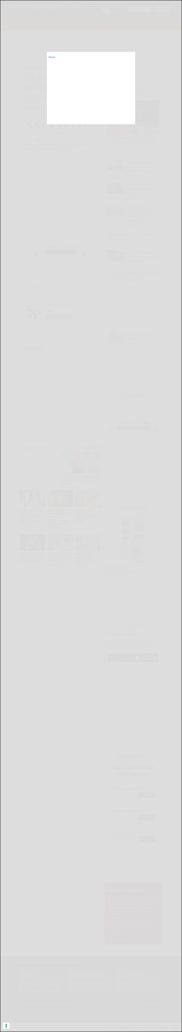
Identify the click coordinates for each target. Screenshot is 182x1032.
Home (52, 57)
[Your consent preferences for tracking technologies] (6, 1025)
